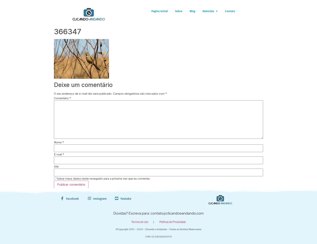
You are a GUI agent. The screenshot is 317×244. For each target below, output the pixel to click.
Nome (59, 142)
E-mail (59, 154)
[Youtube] (117, 198)
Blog (192, 11)
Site (56, 166)
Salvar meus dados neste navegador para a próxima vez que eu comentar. (103, 178)
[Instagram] (89, 198)
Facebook (72, 198)
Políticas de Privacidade (172, 221)
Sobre (178, 11)
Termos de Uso (139, 221)
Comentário (62, 98)
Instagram (100, 198)
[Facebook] (62, 198)
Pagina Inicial (159, 11)
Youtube (125, 198)
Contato (230, 11)
